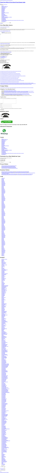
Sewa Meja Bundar (4, 386)
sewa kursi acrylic (4, 359)
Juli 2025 (3, 186)
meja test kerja (3, 325)
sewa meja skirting (4, 409)
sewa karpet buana (4, 356)
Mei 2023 (3, 202)
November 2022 (3, 206)
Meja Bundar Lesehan (4, 289)
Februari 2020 (3, 226)
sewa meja (3, 382)
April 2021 (3, 218)
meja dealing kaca (4, 293)
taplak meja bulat (3, 456)
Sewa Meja (3, 16)
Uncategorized (3, 464)
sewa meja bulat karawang (7, 84)
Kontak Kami (3, 7)
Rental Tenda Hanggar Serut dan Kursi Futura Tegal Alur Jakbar (9, 174)
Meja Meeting (3, 308)
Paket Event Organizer (4, 332)
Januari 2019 (3, 234)
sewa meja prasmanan (4, 404)
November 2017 (3, 243)
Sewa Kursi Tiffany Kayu (4, 377)
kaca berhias (3, 265)
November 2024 (3, 191)
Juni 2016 (3, 253)
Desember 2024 (3, 190)
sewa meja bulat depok (32, 83)
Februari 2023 (3, 204)
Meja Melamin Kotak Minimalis (5, 12)
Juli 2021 (3, 216)
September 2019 (3, 229)
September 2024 (3, 192)
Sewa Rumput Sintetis (4, 421)
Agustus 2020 (3, 223)
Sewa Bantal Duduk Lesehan (5, 346)
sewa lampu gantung (4, 379)
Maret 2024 (3, 196)
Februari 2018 (3, 241)
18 (1, 469)
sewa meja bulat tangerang (24, 84)
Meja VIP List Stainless (4, 328)
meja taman (3, 319)
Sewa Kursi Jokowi (4, 368)
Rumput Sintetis (3, 338)
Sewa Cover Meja (4, 349)
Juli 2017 (3, 245)
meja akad (3, 281)
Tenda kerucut (3, 458)
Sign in (2, 452)
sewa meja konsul (4, 396)
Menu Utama (2, 4)
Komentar (1, 103)
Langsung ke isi (5, 4)
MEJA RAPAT (3, 315)
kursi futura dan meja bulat (5, 273)
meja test (3, 324)
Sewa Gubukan (3, 353)
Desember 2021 (3, 213)
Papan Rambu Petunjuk (4, 334)
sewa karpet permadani (4, 357)
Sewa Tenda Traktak (4, 444)
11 (1, 468)
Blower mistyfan (3, 262)
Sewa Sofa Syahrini (4, 432)
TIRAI (2, 462)
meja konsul (3, 301)
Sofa (2, 453)
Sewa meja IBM (3, 393)
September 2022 (3, 207)
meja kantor (3, 299)
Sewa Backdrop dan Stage (5, 344)
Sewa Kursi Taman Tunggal (5, 375)
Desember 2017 (3, 242)
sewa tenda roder (3, 443)
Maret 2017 (3, 248)
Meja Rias (3, 13)
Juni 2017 (3, 246)
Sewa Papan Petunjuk (4, 416)
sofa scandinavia (3, 454)
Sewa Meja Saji (3, 407)
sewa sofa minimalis (4, 428)
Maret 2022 (3, 211)
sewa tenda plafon (4, 442)
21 (3, 469)
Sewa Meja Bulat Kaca (4, 385)
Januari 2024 (3, 197)
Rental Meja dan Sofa (4, 15)
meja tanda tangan (4, 323)
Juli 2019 (3, 230)
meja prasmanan (3, 314)
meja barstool (3, 283)
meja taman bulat (3, 320)
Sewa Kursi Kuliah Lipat (4, 370)
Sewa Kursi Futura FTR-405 (5, 365)
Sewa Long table (3, 381)
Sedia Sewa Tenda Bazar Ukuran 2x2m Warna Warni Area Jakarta (9, 165)
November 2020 (3, 221)
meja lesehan (3, 307)
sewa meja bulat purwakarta (13, 84)
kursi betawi (3, 268)
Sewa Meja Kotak (4, 19)
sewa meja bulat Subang (19, 84)
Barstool (3, 261)
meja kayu (3, 300)
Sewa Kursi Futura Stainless (5, 366)
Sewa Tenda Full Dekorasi (5, 438)
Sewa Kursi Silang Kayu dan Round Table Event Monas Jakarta (9, 167)
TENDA (3, 457)
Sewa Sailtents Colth (4, 422)
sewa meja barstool (4, 384)
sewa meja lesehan (4, 399)
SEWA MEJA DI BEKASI (5, 17)
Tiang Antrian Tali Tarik (4, 461)
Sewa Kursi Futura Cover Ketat (5, 364)
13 (2, 468)
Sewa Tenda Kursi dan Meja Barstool (6, 440)
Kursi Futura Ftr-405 (4, 274)
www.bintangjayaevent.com (3, 57)
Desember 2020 (3, 220)
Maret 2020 (3, 225)
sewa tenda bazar (3, 435)
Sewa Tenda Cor (3, 436)
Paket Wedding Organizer (4, 333)
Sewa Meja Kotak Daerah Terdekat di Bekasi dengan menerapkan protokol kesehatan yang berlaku (13, 20)
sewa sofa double (4, 426)
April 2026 (3, 180)
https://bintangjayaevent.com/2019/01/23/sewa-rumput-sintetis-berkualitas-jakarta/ (9, 78)
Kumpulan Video (4, 8)
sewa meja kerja (3, 395)
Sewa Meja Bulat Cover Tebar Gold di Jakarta (7, 87)
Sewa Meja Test (3, 412)
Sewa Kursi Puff (3, 372)
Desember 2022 (3, 205)
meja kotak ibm (3, 304)
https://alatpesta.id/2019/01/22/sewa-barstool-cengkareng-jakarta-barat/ (8, 72)
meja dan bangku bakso (4, 290)
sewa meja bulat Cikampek (15, 83)
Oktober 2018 (3, 236)
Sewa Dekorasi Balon (4, 350)
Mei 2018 (3, 239)
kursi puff (3, 277)
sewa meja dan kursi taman (5, 391)
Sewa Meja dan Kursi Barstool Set (5, 388)
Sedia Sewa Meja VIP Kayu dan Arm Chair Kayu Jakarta (8, 171)
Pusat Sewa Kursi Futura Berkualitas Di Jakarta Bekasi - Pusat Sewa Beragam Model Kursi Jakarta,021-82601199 (17, 94)
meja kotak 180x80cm (4, 303)
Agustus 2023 (3, 200)
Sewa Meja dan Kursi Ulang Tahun (6, 392)
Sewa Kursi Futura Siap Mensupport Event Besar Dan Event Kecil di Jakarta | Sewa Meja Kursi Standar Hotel (16, 93)
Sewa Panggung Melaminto (5, 414)
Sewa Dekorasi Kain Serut (5, 351)
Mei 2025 (3, 187)
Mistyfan (3, 330)
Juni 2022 (3, 209)
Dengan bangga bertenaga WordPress (4, 472)
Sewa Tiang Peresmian (4, 448)
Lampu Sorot (3, 280)
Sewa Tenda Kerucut (4, 439)
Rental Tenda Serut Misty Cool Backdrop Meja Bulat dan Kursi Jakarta (10, 168)
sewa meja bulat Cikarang (21, 83)
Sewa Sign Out (3, 424)
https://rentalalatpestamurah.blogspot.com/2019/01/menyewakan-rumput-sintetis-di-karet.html (10, 79)
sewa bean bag (3, 347)
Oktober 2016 (3, 251)
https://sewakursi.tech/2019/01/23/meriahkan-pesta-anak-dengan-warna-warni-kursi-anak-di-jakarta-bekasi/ (12, 80)
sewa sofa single (3, 431)
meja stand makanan (4, 318)
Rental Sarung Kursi (4, 337)
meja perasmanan (4, 312)
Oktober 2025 (3, 184)
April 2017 (3, 247)
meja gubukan (3, 295)
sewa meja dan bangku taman (5, 387)
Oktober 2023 (3, 199)
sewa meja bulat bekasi (4, 83)
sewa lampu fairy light (4, 378)
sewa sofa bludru (3, 425)
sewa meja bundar (29, 84)
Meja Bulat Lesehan (4, 286)
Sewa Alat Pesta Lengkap (4, 342)
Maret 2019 (3, 233)
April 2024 (3, 195)
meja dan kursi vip (4, 292)
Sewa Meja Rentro (4, 405)
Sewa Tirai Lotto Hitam (4, 450)
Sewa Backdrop (3, 343)
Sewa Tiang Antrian (4, 445)
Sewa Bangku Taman (4, 345)
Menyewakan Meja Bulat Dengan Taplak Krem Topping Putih (24, 87)
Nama (1, 104)
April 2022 (3, 210)
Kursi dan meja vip (4, 270)
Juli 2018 (3, 238)
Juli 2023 (3, 201)
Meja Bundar (3, 9)
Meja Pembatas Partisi (4, 311)
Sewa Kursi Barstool (4, 360)
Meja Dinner (3, 294)
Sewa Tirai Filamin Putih (4, 449)
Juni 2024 (3, 194)
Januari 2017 (3, 249)
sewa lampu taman (4, 380)
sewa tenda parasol (4, 441)
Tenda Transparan (4, 459)
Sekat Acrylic (3, 340)
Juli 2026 (3, 178)
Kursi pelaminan (3, 276)
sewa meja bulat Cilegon (26, 83)
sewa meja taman (3, 411)
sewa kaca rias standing (4, 354)
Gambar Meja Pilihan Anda (5, 6)
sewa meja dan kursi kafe (4, 389)
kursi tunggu (3, 279)
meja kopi (3, 302)
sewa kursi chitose (4, 361)
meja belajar (3, 284)
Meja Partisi (3, 310)
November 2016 (3, 250)
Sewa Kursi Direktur (4, 362)
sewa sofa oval (3, 429)
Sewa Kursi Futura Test (4, 367)
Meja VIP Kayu (3, 14)
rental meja (3, 335)
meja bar (3, 282)
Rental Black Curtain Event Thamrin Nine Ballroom (7, 172)
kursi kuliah (3, 275)
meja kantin (3, 298)
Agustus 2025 (3, 185)
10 (0, 468)
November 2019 (3, 228)
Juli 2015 (3, 254)
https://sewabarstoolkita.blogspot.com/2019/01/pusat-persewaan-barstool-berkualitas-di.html (10, 74)
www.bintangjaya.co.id (4, 56)
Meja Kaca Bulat (3, 297)
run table (3, 339)
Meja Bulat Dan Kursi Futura (5, 285)
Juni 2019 (3, 231)
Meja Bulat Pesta (3, 287)
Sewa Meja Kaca (3, 18)
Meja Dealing (3, 10)
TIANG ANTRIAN (4, 460)
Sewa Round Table (4, 420)
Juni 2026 (3, 179)
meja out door (3, 309)
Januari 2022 (3, 212)
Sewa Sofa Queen (4, 430)
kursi (2, 267)
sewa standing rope (4, 434)
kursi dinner (3, 271)
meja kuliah (3, 305)
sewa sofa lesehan (4, 427)
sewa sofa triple (3, 433)
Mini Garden (3, 329)
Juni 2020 (3, 224)
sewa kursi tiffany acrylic (4, 376)
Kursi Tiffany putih (4, 278)
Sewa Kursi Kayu (4, 369)
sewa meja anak (3, 383)
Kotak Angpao (3, 266)
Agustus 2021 (3, 215)
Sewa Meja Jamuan (4, 394)
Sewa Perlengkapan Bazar (5, 419)
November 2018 (3, 235)
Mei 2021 (3, 217)
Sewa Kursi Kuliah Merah (5, 371)
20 (2, 469)
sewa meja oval (3, 402)
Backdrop (3, 260)
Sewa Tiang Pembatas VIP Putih (5, 447)
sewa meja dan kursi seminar (5, 390)
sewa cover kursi (3, 348)
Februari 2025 (3, 189)
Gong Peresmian (3, 263)
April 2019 (3, 232)
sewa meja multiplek (4, 401)
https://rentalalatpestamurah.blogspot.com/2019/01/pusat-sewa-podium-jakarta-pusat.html (10, 73)
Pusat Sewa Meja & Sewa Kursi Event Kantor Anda (12, 2)
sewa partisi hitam (4, 417)
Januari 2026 (3, 182)
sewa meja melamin (4, 400)
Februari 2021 (3, 219)
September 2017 (3, 244)
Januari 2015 (3, 255)
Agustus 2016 (3, 252)
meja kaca (3, 296)
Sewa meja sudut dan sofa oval (5, 410)
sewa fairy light (3, 352)
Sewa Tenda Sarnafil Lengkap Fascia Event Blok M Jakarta (8, 166)
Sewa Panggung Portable (4, 415)
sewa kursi (3, 358)
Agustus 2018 (3, 237)
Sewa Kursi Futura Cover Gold (5, 363)
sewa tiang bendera (4, 446)
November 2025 (3, 183)
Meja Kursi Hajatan (4, 306)
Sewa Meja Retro (4, 406)
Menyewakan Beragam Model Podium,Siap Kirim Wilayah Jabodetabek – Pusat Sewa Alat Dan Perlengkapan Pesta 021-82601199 (18, 91)
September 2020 (3, 222)
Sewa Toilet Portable (4, 451)
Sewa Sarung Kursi (4, 423)
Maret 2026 (3, 181)
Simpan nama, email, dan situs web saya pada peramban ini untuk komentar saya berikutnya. (11, 108)
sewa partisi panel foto (4, 418)
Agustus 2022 (3, 208)
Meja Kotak (3, 11)
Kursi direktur (3, 272)
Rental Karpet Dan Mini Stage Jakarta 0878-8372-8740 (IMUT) (22, 172)
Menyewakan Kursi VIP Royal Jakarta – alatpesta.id (10, 90)
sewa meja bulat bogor (9, 83)
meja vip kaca (3, 327)
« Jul (0, 471)
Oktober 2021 (3, 214)
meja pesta (3, 313)
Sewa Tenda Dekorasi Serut (5, 437)
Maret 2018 (3, 240)
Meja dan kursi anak (4, 291)
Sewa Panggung (3, 21)
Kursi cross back (3, 269)
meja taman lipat (3, 322)
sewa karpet (3, 355)
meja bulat (1, 23)
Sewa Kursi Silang (4, 373)
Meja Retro (3, 316)
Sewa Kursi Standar (4, 374)
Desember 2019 (3, 227)
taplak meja (3, 455)
